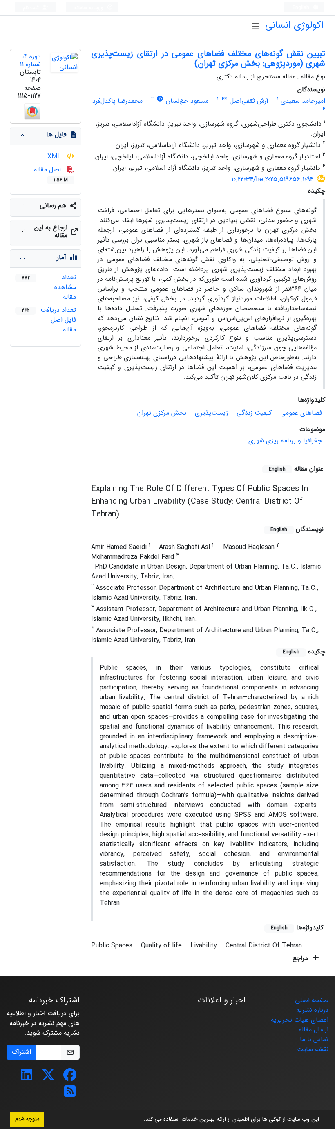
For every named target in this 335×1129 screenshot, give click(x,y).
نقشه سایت (312, 1049)
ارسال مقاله (313, 1030)
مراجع (301, 958)
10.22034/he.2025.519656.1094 (272, 179)
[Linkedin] (26, 1078)
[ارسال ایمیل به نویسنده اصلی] (224, 99)
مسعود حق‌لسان (187, 101)
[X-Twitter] (48, 1078)
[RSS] (70, 1094)
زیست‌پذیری (211, 413)
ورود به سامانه (89, 7)
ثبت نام (31, 7)
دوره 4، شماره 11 (30, 60)
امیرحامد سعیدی (303, 101)
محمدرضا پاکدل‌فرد (117, 101)
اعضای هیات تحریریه (299, 1020)
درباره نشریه (312, 1010)
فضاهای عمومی (301, 413)
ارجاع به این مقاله (50, 231)
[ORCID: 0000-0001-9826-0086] (160, 99)
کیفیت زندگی (254, 413)
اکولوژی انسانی (294, 25)
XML (55, 156)
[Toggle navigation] (255, 27)
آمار (61, 257)
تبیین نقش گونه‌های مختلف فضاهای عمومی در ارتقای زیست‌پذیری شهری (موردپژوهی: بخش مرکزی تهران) (208, 58)
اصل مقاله (51, 174)
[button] (141, 1120)
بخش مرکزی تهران (161, 413)
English (302, 7)
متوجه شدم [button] (27, 1119)
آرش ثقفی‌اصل (249, 101)
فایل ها (56, 134)
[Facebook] (70, 1078)
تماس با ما (314, 1039)
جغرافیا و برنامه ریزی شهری (285, 441)
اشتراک (21, 1052)
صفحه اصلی (311, 1000)
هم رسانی (53, 205)
